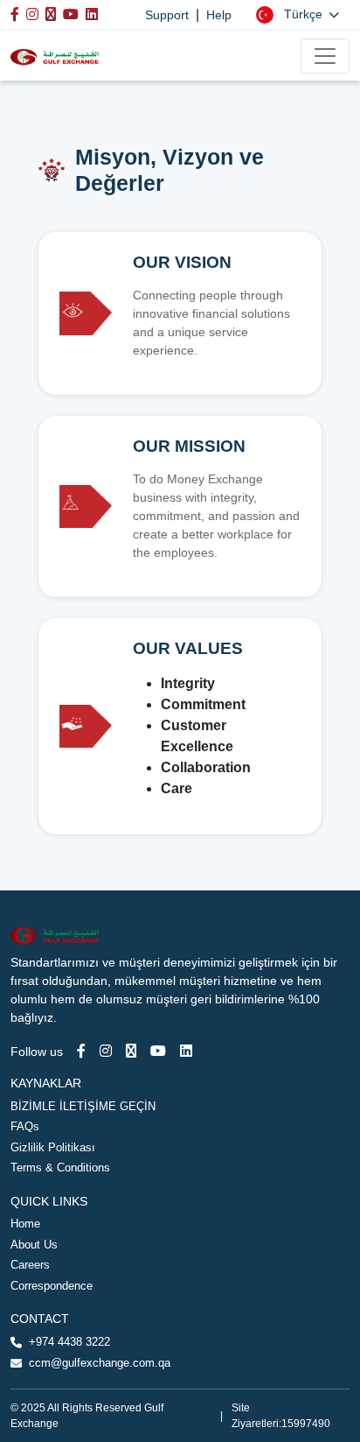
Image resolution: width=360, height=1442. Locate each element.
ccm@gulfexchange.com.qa (99, 1362)
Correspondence (51, 1285)
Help (219, 15)
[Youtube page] (158, 1051)
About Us (34, 1244)
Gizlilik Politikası (52, 1147)
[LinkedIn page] (186, 1051)
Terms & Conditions (60, 1167)
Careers (30, 1264)
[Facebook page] (81, 1051)
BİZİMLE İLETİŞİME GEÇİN (83, 1106)
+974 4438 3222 (69, 1341)
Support (167, 15)
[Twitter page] (131, 1051)
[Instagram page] (106, 1051)
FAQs (24, 1126)
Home (25, 1223)
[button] (298, 14)
